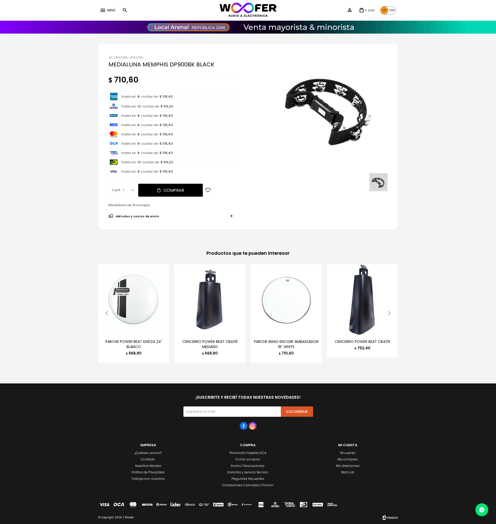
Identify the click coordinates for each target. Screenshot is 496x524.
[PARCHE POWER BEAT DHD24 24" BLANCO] (133, 299)
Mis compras (347, 459)
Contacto (148, 459)
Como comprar (248, 459)
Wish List (347, 472)
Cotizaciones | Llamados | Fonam (248, 485)
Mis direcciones (348, 466)
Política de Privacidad (148, 472)
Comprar (174, 190)
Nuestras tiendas (148, 466)
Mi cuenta (347, 453)
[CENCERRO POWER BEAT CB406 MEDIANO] (209, 299)
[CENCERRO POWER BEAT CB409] (362, 299)
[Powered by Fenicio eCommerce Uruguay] (390, 517)
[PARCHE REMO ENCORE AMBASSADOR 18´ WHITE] (286, 299)
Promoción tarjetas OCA (247, 453)
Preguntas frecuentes (247, 478)
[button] (124, 10)
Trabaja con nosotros (148, 478)
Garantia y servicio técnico (247, 472)
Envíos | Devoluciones (248, 466)
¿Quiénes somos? (148, 453)
